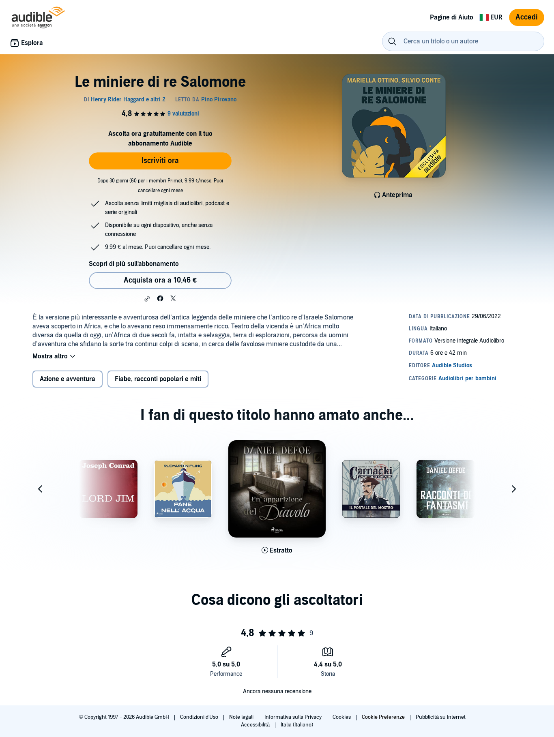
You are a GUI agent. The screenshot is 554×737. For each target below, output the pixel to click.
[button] (147, 299)
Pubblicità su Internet (441, 717)
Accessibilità (256, 725)
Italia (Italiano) (297, 725)
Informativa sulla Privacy (293, 717)
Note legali (242, 717)
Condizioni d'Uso (199, 717)
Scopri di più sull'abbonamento (134, 264)
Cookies (342, 717)
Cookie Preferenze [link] (383, 717)
